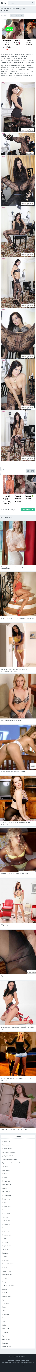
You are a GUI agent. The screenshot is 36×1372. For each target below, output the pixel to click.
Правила (23, 1356)
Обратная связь (13, 1356)
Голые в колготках (17, 15)
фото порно (30, 1362)
